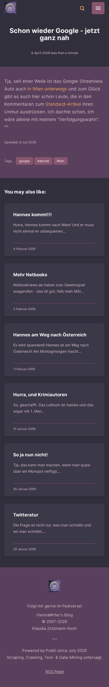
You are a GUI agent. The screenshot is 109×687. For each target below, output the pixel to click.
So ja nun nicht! (30, 454)
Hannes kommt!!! (32, 214)
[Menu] (98, 8)
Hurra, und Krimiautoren (40, 394)
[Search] (82, 8)
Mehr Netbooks (30, 274)
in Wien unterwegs (47, 88)
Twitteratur (26, 514)
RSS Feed (55, 671)
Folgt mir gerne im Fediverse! (54, 606)
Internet (43, 161)
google (24, 161)
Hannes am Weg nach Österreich (50, 334)
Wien (60, 161)
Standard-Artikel (63, 104)
